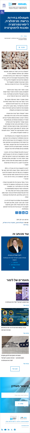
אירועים (18, 421)
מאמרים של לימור (15, 264)
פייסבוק (15, 430)
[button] (2, 12)
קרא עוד (26, 305)
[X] (11, 430)
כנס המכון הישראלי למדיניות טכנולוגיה (17, 302)
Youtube (5, 430)
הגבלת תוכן (20, 222)
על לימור (15, 262)
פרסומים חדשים (25, 421)
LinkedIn (14, 267)
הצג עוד (15, 369)
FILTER (23, 47)
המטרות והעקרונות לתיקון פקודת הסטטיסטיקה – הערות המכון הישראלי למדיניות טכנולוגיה (12, 358)
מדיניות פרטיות (25, 425)
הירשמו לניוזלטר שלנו (11, 421)
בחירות (26, 225)
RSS (2, 430)
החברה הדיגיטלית (9, 222)
